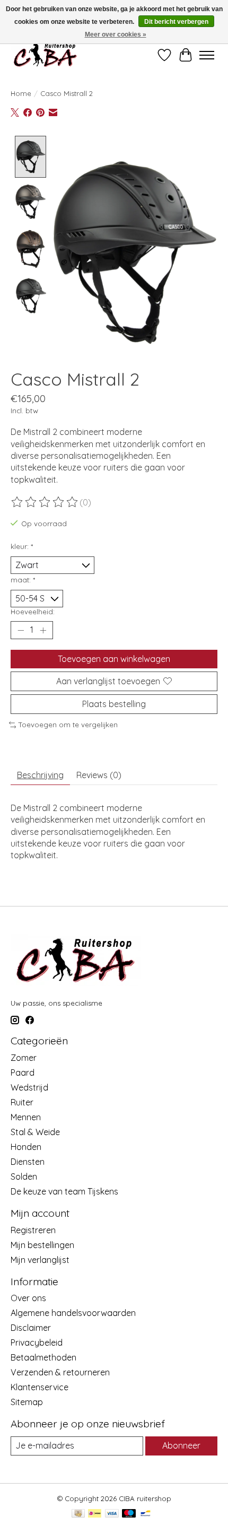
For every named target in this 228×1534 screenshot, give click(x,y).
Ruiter (22, 1102)
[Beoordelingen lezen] (45, 502)
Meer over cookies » (115, 34)
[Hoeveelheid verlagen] (21, 630)
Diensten (28, 1161)
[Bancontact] (145, 1514)
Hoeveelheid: (33, 611)
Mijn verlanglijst (40, 1259)
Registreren (33, 1230)
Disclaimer (31, 1327)
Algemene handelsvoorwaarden (73, 1313)
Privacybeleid (37, 1342)
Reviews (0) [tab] (98, 775)
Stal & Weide (35, 1132)
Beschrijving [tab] (40, 775)
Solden (24, 1176)
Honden (26, 1146)
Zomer (24, 1057)
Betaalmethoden (43, 1357)
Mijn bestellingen (42, 1245)
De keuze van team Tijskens (64, 1191)
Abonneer (181, 1445)
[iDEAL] (94, 1514)
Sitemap (27, 1402)
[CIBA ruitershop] (45, 55)
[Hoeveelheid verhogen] (43, 630)
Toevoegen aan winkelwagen (114, 658)
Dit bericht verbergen (176, 21)
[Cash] (78, 1514)
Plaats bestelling (114, 704)
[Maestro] (129, 1514)
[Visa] (112, 1514)
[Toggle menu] (206, 55)
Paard (22, 1072)
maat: (23, 580)
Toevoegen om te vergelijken (68, 724)
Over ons (28, 1298)
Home (21, 93)
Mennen (26, 1117)
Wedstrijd (29, 1087)
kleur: (22, 546)
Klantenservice (39, 1387)
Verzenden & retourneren (60, 1372)
